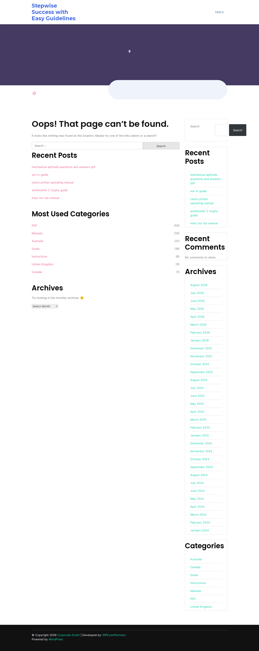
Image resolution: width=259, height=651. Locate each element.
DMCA (219, 12)
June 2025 (197, 396)
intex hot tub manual (45, 198)
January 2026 (199, 340)
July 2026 (197, 293)
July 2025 (197, 388)
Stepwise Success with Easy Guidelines (54, 12)
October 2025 (199, 364)
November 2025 (201, 356)
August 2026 (199, 285)
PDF (34, 225)
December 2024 (201, 443)
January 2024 (199, 530)
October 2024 (199, 459)
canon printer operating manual (53, 182)
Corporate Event (68, 635)
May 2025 (197, 403)
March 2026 (198, 324)
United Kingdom (42, 264)
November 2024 (201, 451)
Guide (35, 248)
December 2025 (201, 348)
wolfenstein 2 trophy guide (50, 190)
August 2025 (199, 380)
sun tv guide (40, 174)
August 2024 (199, 475)
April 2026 (197, 316)
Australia (37, 241)
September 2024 (201, 467)
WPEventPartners (114, 635)
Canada (37, 272)
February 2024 (200, 522)
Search (194, 126)
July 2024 (197, 483)
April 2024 (197, 506)
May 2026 (197, 308)
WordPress (56, 639)
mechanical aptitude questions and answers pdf (63, 167)
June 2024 (197, 491)
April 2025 (197, 411)
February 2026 (200, 332)
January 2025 (199, 435)
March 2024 (198, 514)
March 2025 (198, 419)
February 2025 (200, 427)
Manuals (37, 233)
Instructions (39, 256)
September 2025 (201, 372)
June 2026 (197, 301)
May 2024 (197, 498)
